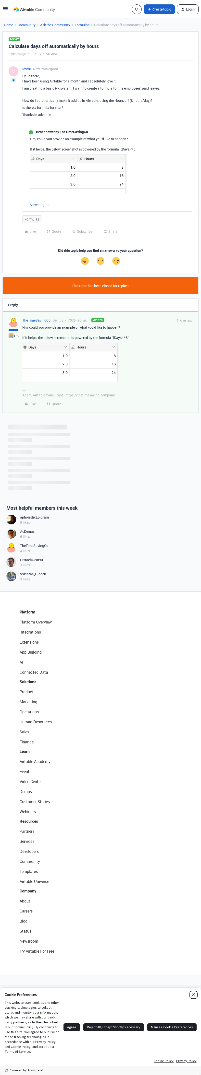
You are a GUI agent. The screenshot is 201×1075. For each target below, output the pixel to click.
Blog (23, 921)
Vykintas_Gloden (33, 574)
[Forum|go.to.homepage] (34, 9)
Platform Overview (36, 622)
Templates (29, 871)
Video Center (31, 781)
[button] (5, 10)
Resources (29, 821)
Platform (27, 612)
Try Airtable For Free (37, 951)
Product (27, 691)
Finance (27, 742)
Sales (24, 732)
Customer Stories (35, 801)
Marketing (28, 702)
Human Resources (36, 722)
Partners (27, 831)
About (25, 901)
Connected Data (34, 672)
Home (8, 25)
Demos (26, 791)
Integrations (30, 632)
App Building (31, 652)
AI (21, 662)
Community (27, 25)
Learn (25, 751)
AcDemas (27, 531)
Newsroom (29, 941)
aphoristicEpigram (34, 517)
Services (27, 841)
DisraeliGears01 (32, 559)
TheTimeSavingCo (36, 320)
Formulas (82, 25)
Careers (26, 911)
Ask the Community (55, 25)
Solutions (28, 681)
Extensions (29, 642)
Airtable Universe (34, 881)
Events (25, 771)
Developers (29, 851)
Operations (29, 712)
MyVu (26, 69)
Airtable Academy (35, 761)
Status (25, 931)
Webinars (28, 811)
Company (28, 891)
